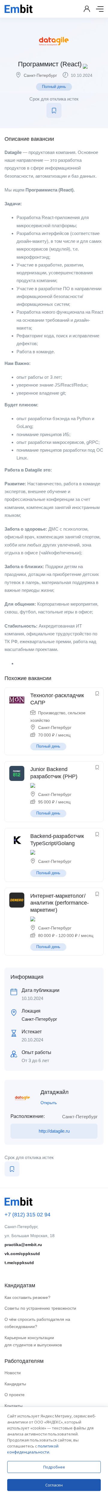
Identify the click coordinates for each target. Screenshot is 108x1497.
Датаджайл (54, 1092)
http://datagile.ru (54, 1131)
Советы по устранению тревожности (40, 1308)
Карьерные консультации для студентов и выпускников (33, 1341)
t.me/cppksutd (19, 1262)
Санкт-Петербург (40, 75)
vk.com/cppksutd (22, 1253)
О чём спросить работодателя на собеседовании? (37, 1323)
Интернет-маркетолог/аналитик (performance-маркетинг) (59, 903)
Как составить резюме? (27, 1297)
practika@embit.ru (23, 1244)
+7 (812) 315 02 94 (27, 1215)
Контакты (13, 1405)
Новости (12, 1372)
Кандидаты (15, 1383)
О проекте (14, 1394)
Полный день (54, 86)
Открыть (48, 1102)
